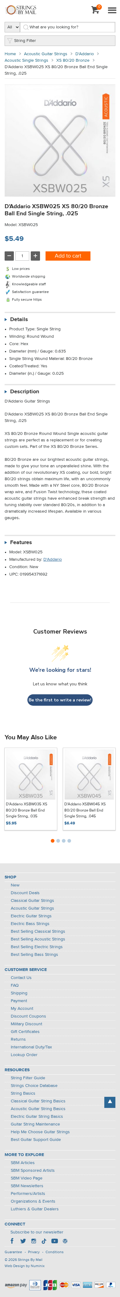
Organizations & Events (33, 1201)
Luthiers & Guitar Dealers (35, 1209)
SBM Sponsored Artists (33, 1170)
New (15, 885)
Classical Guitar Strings (32, 900)
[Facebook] (12, 1241)
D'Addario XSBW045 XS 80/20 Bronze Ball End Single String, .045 (85, 810)
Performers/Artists (28, 1194)
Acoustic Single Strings (26, 60)
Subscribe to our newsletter (36, 1232)
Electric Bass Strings (30, 924)
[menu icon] (112, 11)
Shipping (19, 993)
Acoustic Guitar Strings (45, 54)
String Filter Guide (28, 1078)
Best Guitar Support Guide (36, 1140)
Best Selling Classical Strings (38, 931)
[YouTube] (54, 1241)
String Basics (23, 1093)
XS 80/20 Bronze (73, 60)
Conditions (55, 1252)
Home (10, 54)
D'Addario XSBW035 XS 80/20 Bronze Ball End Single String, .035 (26, 810)
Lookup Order (24, 1055)
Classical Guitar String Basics (38, 1101)
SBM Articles (23, 1163)
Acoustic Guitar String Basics (38, 1109)
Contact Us (21, 978)
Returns (18, 1039)
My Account (22, 1008)
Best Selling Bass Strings (34, 954)
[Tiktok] (44, 1241)
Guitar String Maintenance (35, 1124)
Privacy (34, 1252)
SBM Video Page (26, 1178)
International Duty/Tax (31, 1047)
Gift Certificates (25, 1032)
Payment (19, 1001)
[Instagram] (33, 1241)
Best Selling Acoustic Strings (38, 939)
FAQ (15, 985)
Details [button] (19, 319)
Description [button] (24, 391)
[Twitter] (23, 1241)
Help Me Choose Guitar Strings (40, 1132)
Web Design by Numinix (25, 1266)
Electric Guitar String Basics (37, 1116)
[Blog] (65, 1241)
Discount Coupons (28, 1016)
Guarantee (13, 1252)
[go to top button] (109, 1102)
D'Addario (84, 54)
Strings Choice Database (34, 1086)
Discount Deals (25, 893)
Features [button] (21, 542)
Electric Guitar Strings (31, 916)
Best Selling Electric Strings (37, 947)
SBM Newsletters (27, 1186)
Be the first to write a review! (60, 700)
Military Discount (26, 1024)
